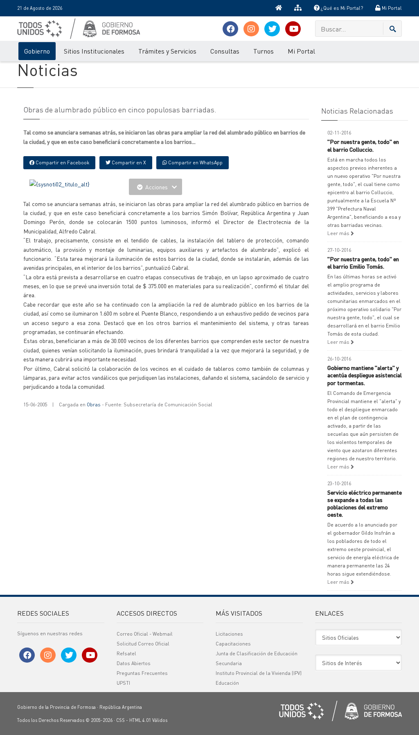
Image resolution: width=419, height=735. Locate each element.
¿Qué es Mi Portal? (341, 8)
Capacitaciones (233, 644)
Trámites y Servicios (167, 51)
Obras (94, 404)
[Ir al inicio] (278, 8)
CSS (120, 720)
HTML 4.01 (140, 720)
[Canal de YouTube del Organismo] (293, 28)
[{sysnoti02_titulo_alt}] (59, 183)
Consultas (224, 51)
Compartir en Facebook (61, 162)
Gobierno (37, 51)
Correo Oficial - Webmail (145, 634)
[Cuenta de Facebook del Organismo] (230, 28)
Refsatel (126, 653)
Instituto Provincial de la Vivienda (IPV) (259, 673)
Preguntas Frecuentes (142, 673)
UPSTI (123, 683)
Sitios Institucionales (94, 51)
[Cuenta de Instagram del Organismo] (251, 28)
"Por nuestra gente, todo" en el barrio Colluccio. (363, 145)
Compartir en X (128, 162)
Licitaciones (229, 634)
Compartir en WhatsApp (195, 162)
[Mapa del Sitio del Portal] (298, 8)
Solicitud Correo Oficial (143, 644)
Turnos (263, 51)
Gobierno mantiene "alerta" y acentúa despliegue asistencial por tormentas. (364, 375)
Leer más (339, 233)
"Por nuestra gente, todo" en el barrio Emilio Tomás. (363, 262)
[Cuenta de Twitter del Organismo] (272, 28)
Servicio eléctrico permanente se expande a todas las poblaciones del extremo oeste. (364, 503)
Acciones (156, 186)
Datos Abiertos (134, 663)
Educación (227, 683)
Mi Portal (391, 8)
